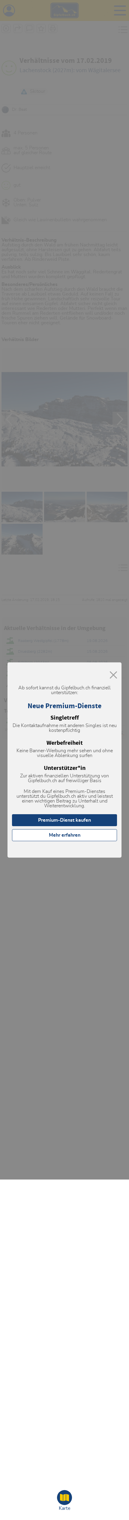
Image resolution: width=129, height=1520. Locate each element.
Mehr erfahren (64, 835)
